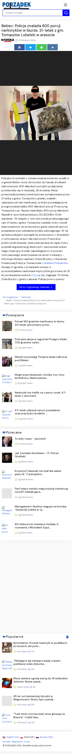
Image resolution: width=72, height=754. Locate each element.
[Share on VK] (52, 47)
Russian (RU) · (46, 737)
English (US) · (13, 737)
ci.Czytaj (35, 275)
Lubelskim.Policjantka (55, 263)
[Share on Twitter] (30, 47)
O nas (27, 741)
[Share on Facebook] (19, 47)
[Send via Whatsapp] (41, 47)
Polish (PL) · (30, 737)
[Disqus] (36, 586)
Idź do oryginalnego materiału (34, 287)
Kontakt (6, 741)
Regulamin (17, 741)
